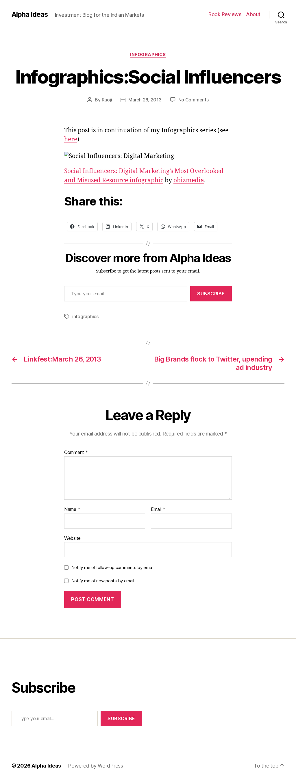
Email (158, 509)
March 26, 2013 (144, 100)
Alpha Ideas (30, 14)
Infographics (148, 54)
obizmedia (188, 180)
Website (72, 538)
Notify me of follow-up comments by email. (113, 567)
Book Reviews (224, 14)
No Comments (193, 100)
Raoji (107, 100)
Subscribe (211, 294)
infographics (85, 316)
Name (72, 509)
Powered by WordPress (95, 766)
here (70, 139)
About (253, 14)
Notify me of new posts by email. (103, 580)
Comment (76, 452)
